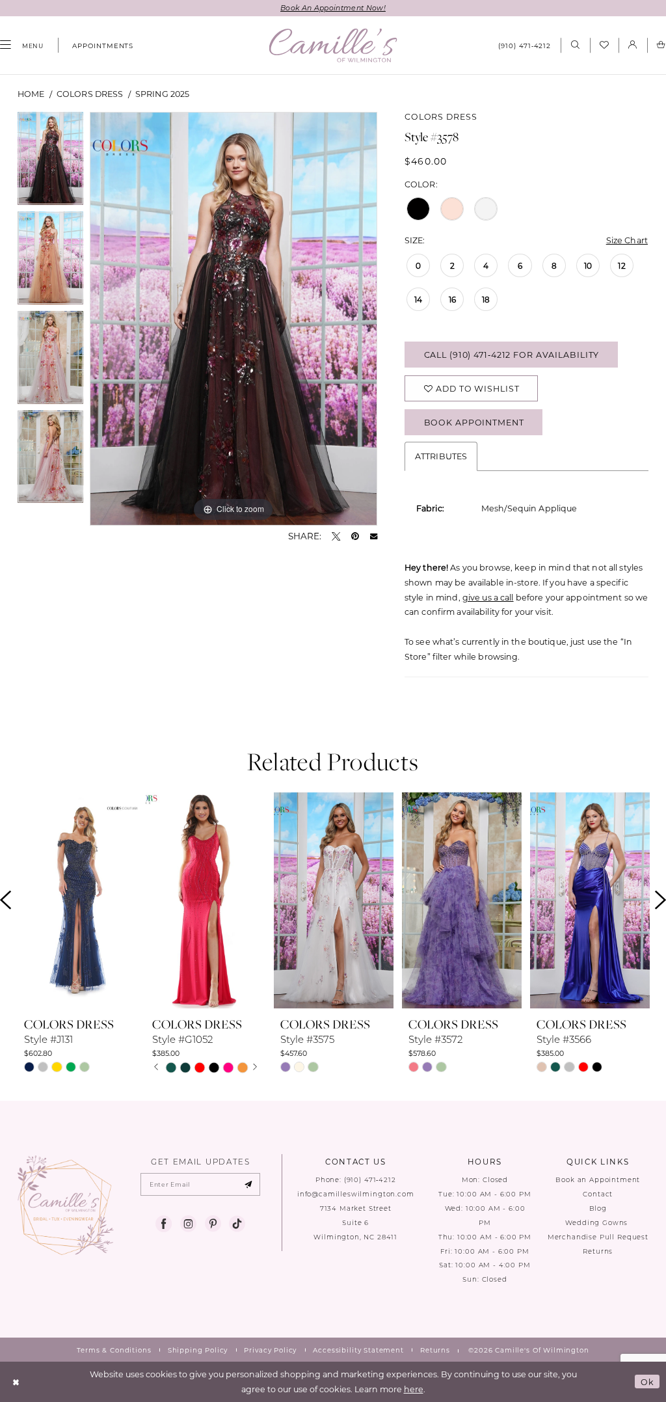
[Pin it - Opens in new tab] (355, 536)
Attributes (441, 456)
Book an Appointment (597, 1180)
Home (31, 93)
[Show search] (575, 45)
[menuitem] (98, 45)
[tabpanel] (50, 161)
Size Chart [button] (627, 240)
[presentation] (77, 900)
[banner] (333, 45)
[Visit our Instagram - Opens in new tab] (188, 1224)
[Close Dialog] (16, 1381)
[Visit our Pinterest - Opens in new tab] (213, 1224)
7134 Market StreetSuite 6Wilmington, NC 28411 (355, 1222)
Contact (598, 1194)
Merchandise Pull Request (598, 1237)
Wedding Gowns (597, 1223)
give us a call (488, 597)
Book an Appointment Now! (333, 7)
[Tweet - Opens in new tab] (336, 536)
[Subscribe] (248, 1184)
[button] (633, 45)
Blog (598, 1208)
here (413, 1389)
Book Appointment (474, 422)
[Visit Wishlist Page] (604, 45)
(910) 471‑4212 (370, 1180)
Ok (647, 1382)
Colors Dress (90, 93)
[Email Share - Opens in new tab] (373, 536)
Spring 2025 (162, 93)
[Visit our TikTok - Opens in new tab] (237, 1224)
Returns (598, 1251)
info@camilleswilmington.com (355, 1194)
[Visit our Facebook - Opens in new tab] (163, 1224)
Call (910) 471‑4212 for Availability (512, 354)
